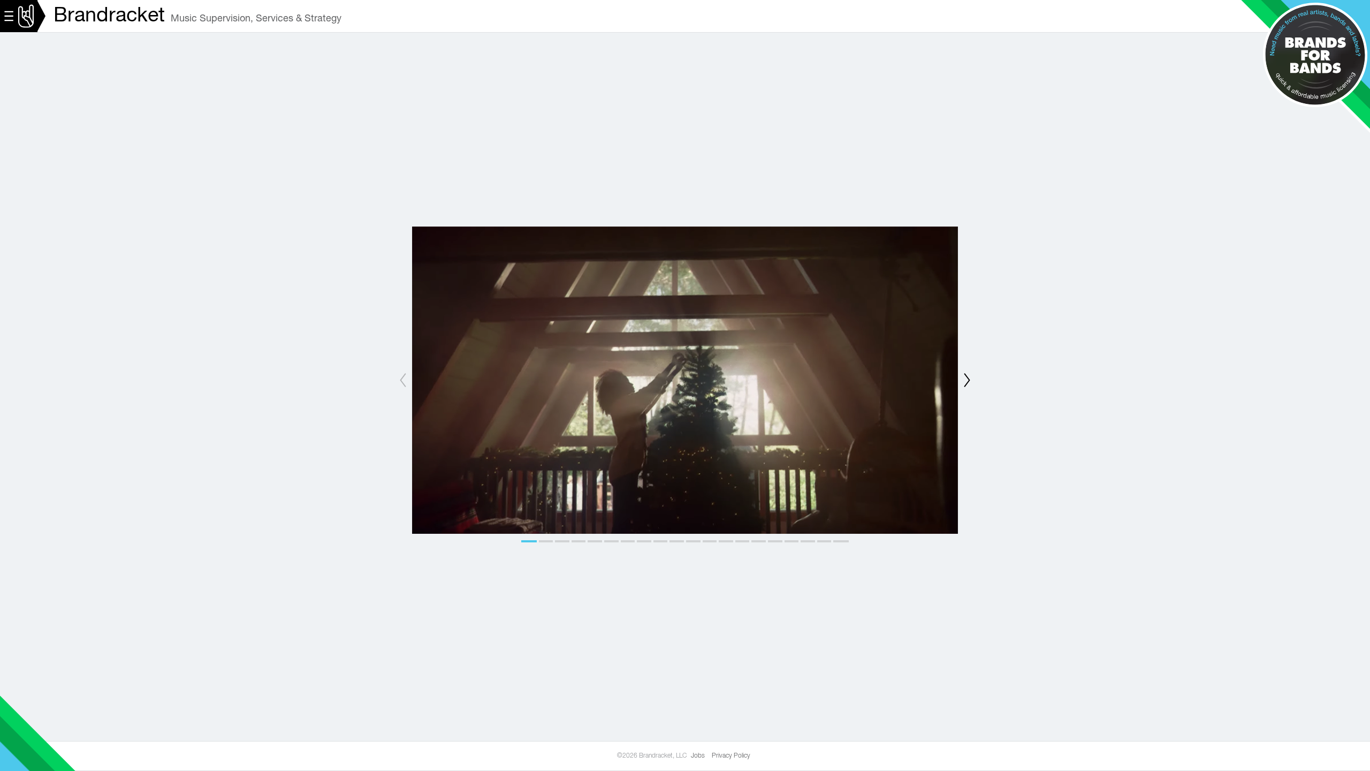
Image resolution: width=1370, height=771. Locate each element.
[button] (529, 541)
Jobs (698, 756)
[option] (685, 380)
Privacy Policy (731, 756)
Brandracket (109, 16)
